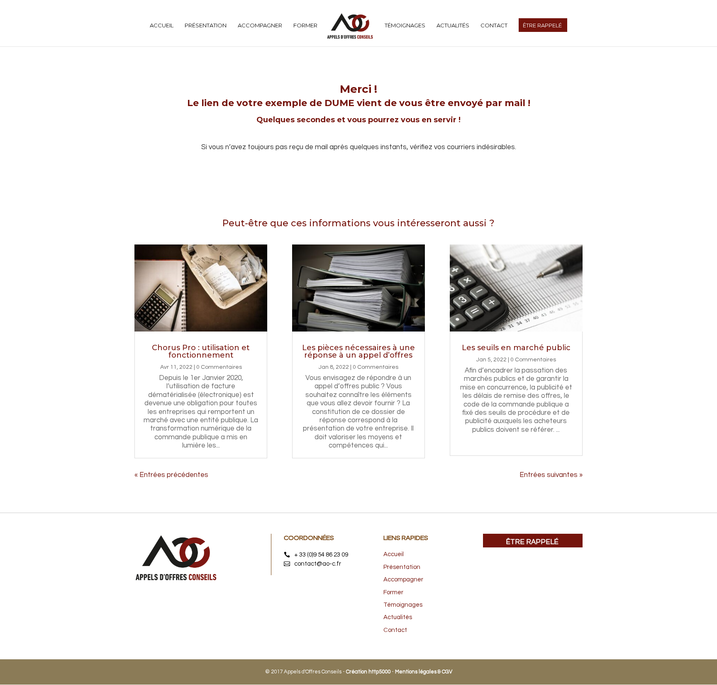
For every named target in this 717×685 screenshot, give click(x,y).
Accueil (161, 25)
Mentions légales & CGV (423, 672)
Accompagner (260, 25)
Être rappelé (532, 542)
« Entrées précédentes (171, 475)
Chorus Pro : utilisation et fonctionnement (201, 351)
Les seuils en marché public (516, 347)
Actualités (453, 25)
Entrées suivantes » (551, 475)
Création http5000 (368, 672)
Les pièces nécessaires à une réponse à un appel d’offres (358, 351)
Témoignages (405, 25)
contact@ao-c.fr (317, 564)
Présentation (206, 25)
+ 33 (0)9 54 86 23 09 (321, 555)
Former (305, 25)
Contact (493, 25)
